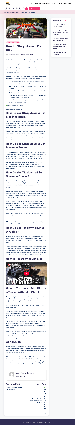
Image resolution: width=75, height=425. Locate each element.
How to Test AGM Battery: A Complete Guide (61, 26)
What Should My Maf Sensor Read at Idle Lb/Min (59, 46)
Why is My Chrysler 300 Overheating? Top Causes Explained (61, 32)
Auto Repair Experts (25, 373)
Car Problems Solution (13, 42)
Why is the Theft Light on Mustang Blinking (60, 39)
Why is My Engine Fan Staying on (59, 53)
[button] (34, 8)
